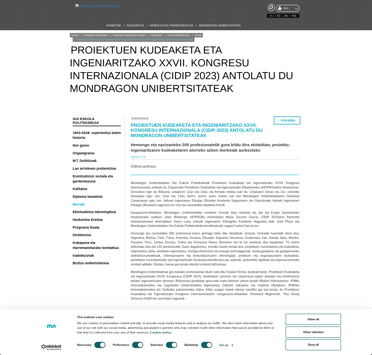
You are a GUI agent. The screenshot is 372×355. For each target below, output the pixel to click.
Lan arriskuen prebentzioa (94, 168)
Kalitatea (80, 189)
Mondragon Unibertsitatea (96, 35)
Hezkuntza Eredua (88, 220)
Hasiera (75, 35)
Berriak (198, 35)
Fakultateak (156, 35)
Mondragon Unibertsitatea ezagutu (129, 35)
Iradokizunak (83, 255)
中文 (294, 16)
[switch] (137, 345)
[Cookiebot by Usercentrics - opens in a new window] (51, 347)
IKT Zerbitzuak (85, 161)
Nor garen (81, 145)
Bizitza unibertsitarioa (91, 263)
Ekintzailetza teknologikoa (94, 212)
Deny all (313, 344)
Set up (223, 345)
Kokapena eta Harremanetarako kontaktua (96, 245)
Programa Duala (86, 227)
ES (278, 16)
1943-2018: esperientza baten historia (97, 135)
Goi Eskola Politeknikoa (178, 35)
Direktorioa (82, 235)
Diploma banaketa (87, 197)
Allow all (313, 319)
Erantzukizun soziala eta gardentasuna (93, 178)
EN (286, 16)
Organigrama (83, 153)
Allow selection (313, 332)
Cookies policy (160, 332)
